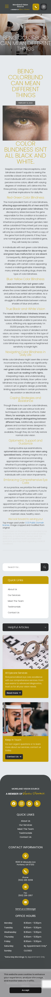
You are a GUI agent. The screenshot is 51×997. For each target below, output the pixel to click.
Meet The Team (16, 601)
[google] (29, 803)
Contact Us (13, 612)
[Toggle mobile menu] (6, 6)
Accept (25, 990)
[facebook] (13, 803)
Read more (12, 693)
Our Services (14, 595)
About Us (12, 589)
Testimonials (14, 606)
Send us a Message (25, 909)
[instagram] (21, 803)
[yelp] (37, 803)
